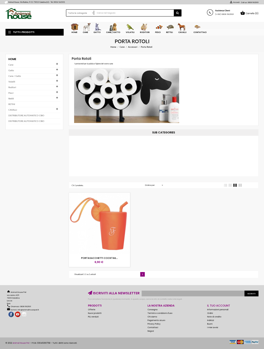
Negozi (151, 331)
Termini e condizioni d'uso (160, 313)
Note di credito (214, 316)
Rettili (11, 99)
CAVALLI (12, 110)
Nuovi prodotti (94, 313)
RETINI (11, 104)
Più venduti (93, 316)
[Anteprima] (111, 252)
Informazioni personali (217, 309)
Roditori (12, 87)
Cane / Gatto (14, 76)
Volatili (11, 82)
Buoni (209, 323)
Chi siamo (152, 316)
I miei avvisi (212, 327)
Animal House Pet (21, 343)
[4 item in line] (235, 185)
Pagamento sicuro (156, 320)
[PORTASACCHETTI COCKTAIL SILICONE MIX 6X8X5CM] (97, 202)
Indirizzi (210, 320)
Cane (10, 65)
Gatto (11, 70)
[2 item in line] (240, 185)
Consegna (152, 309)
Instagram (24, 314)
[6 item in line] (230, 185)
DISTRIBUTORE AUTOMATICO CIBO (26, 115)
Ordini (210, 313)
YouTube (18, 314)
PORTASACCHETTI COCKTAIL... (99, 258)
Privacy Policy (154, 323)
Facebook (11, 314)
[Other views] (97, 195)
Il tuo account (218, 306)
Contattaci (153, 327)
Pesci (10, 93)
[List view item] (225, 185)
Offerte (91, 309)
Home (12, 59)
